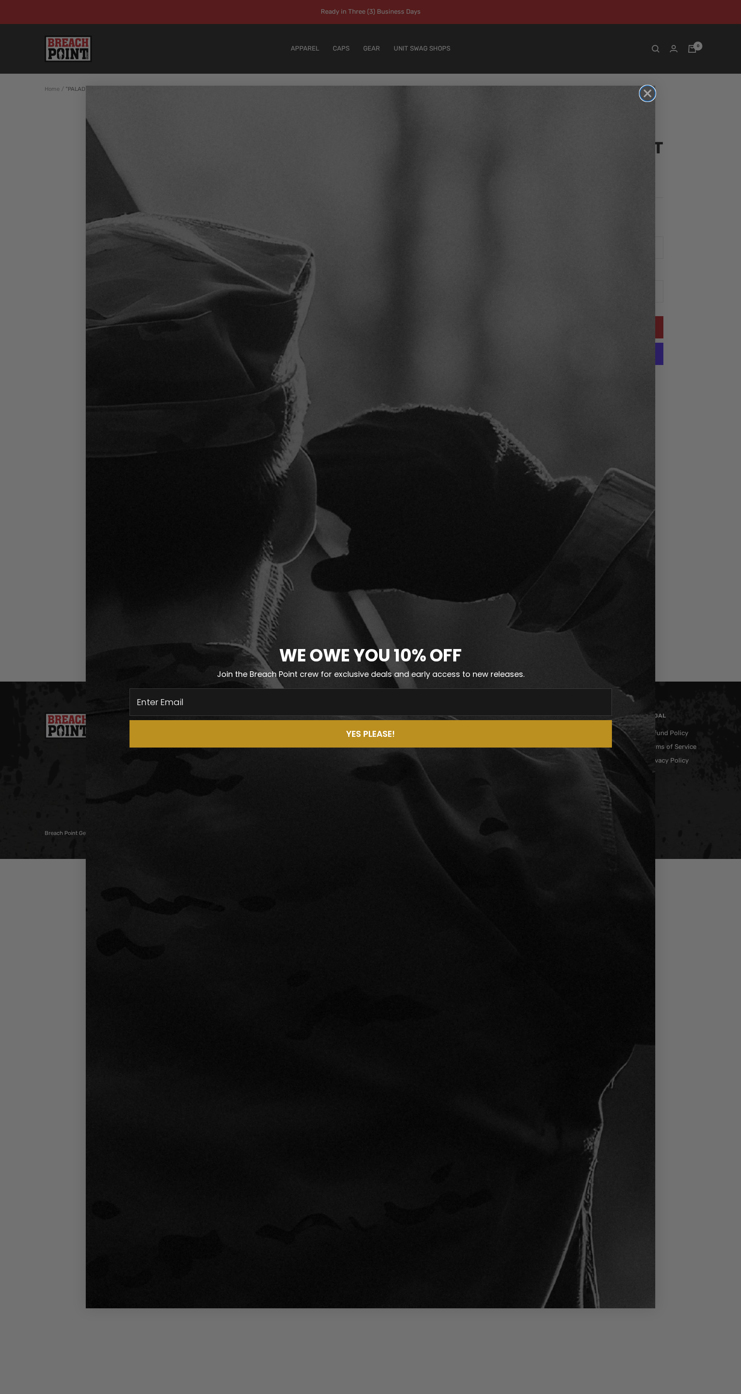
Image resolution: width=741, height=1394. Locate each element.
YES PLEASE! (370, 734)
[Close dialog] (647, 93)
